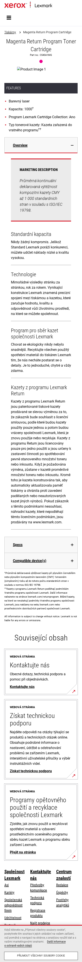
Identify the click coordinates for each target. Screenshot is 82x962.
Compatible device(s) (29, 561)
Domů (55, 6)
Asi (6, 885)
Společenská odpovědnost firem (13, 905)
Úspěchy (62, 892)
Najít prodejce (40, 923)
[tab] (41, 145)
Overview (20, 145)
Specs (18, 545)
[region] (41, 943)
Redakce (62, 885)
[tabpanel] (41, 345)
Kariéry (9, 892)
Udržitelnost (12, 918)
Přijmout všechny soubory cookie (41, 955)
